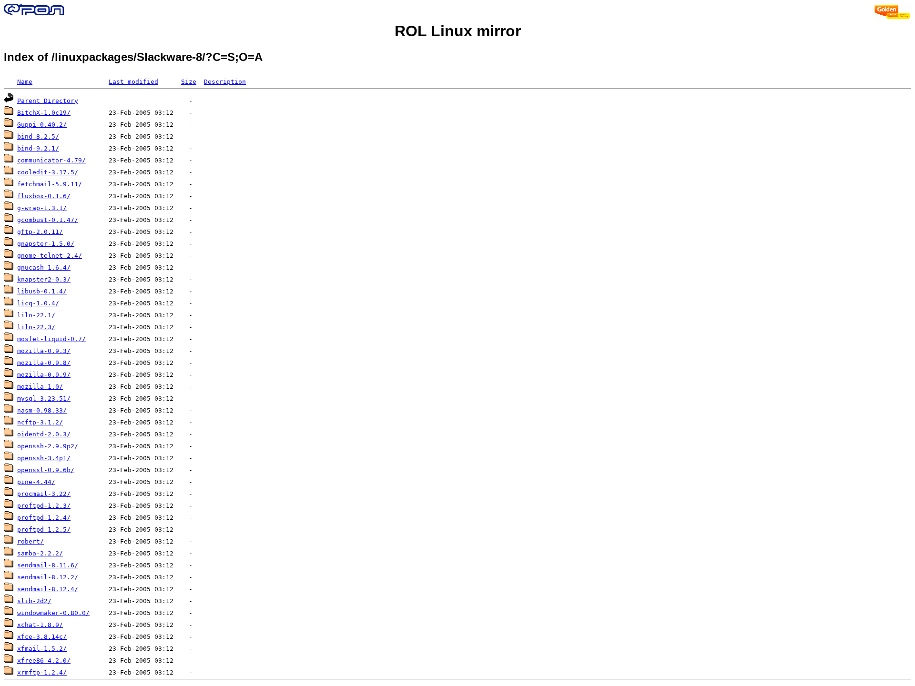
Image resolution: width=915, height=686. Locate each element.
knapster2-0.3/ (44, 279)
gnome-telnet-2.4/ (49, 255)
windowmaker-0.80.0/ (53, 612)
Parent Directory (47, 100)
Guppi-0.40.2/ (42, 124)
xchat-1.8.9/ (40, 624)
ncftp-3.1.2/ (40, 422)
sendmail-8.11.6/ (47, 565)
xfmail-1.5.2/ (42, 648)
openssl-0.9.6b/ (45, 470)
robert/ (30, 541)
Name (24, 81)
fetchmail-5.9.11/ (49, 184)
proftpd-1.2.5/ (44, 529)
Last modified (133, 81)
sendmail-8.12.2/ (47, 577)
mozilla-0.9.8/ (44, 362)
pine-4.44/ (36, 481)
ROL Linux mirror (458, 31)
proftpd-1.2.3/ (44, 505)
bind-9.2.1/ (38, 148)
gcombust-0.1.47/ (47, 219)
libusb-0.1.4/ (42, 291)
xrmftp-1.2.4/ (42, 672)
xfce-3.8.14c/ (42, 636)
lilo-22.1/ (36, 315)
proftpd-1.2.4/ (44, 517)
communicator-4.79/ (51, 160)
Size (188, 81)
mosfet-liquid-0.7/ (51, 339)
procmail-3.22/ (44, 493)
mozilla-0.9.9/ (44, 374)
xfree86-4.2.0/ (44, 660)
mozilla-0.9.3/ (44, 350)
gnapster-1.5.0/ (45, 243)
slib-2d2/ (34, 601)
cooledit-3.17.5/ (47, 172)
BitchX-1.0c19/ (44, 112)
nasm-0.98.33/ (42, 410)
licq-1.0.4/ (38, 303)
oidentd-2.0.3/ (44, 434)
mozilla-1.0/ (40, 386)
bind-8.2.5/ (38, 136)
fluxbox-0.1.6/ (44, 196)
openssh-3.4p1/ (44, 458)
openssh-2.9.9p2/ (47, 446)
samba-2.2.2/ (40, 553)
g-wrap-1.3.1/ (42, 208)
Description (225, 81)
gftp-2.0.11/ (40, 231)
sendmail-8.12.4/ (47, 589)
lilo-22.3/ (36, 327)
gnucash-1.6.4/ (44, 267)
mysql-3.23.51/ (44, 398)
